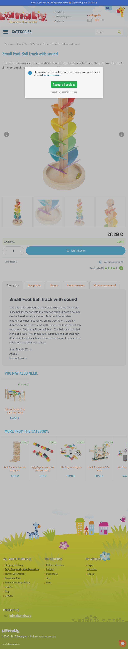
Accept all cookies (64, 84)
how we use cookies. (51, 75)
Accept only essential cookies (64, 91)
